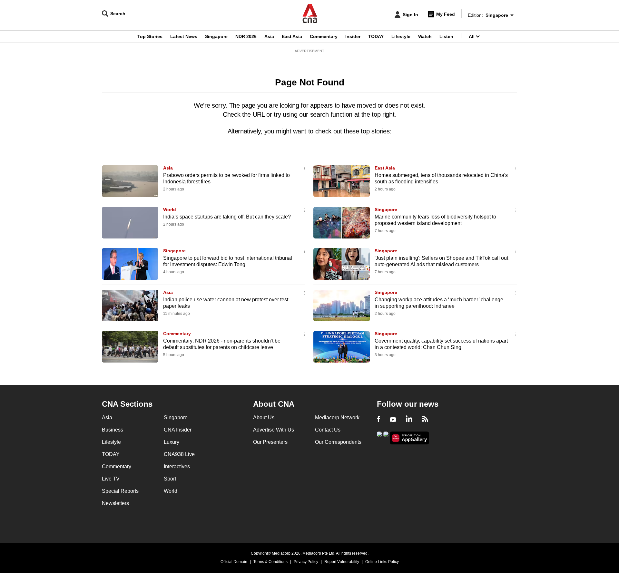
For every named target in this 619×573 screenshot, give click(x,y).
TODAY (376, 36)
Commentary (324, 36)
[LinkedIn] (409, 419)
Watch (425, 36)
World (169, 209)
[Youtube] (393, 419)
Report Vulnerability (341, 561)
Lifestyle (400, 36)
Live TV (111, 478)
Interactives (177, 466)
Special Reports (120, 491)
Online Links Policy (382, 561)
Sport (170, 478)
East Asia (292, 36)
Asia (269, 36)
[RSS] (425, 419)
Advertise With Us (273, 429)
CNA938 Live (179, 454)
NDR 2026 (246, 36)
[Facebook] (378, 419)
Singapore (216, 36)
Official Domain (234, 561)
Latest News (183, 36)
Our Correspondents (338, 442)
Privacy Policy (306, 561)
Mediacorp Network (337, 417)
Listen (446, 36)
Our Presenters (270, 442)
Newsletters (115, 503)
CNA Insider (178, 429)
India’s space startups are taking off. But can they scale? (227, 216)
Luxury (171, 442)
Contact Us (327, 429)
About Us (263, 417)
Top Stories (149, 36)
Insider (352, 36)
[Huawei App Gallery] (409, 438)
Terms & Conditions (270, 561)
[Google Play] (379, 437)
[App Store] (385, 437)
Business (112, 429)
